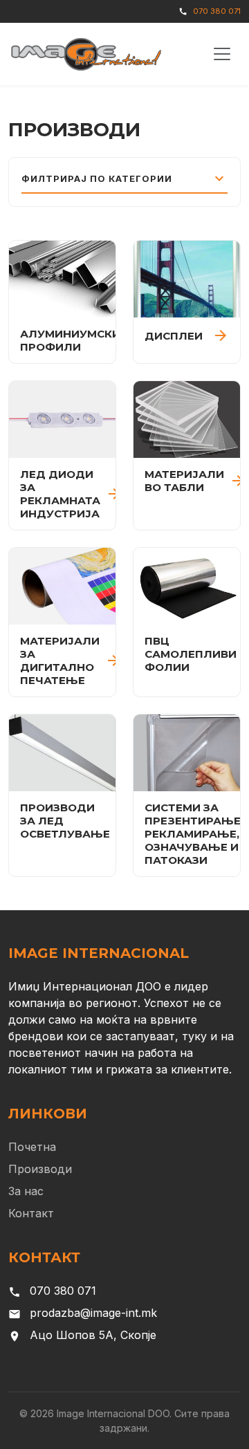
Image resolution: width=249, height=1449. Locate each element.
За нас (26, 1191)
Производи (40, 1169)
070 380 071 (217, 11)
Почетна (32, 1147)
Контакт (31, 1213)
